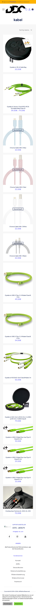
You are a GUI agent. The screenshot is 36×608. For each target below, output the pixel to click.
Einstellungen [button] (7, 603)
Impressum (18, 581)
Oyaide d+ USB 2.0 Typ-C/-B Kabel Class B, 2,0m (18, 337)
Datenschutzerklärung (18, 571)
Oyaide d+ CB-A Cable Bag (18, 67)
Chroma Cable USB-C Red (18, 187)
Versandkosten (18, 567)
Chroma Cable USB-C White (18, 226)
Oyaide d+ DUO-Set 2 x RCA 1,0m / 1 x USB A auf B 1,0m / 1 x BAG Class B (18, 418)
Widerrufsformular (18, 578)
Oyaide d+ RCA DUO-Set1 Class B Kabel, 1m (18, 377)
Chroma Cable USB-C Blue (18, 148)
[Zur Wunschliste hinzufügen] (31, 42)
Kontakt (18, 560)
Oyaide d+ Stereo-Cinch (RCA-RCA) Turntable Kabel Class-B (18, 107)
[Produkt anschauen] (31, 39)
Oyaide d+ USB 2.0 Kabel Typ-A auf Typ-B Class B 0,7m (18, 478)
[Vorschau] (31, 45)
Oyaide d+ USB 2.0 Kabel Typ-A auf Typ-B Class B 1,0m (18, 458)
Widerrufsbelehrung (18, 574)
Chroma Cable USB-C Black (18, 256)
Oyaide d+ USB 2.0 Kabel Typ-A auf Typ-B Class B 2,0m (18, 438)
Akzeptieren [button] (18, 603)
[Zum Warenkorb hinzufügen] (31, 37)
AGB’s (18, 564)
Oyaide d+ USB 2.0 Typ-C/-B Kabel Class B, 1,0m (18, 296)
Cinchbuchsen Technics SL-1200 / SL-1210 (18, 511)
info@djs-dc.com (18, 531)
